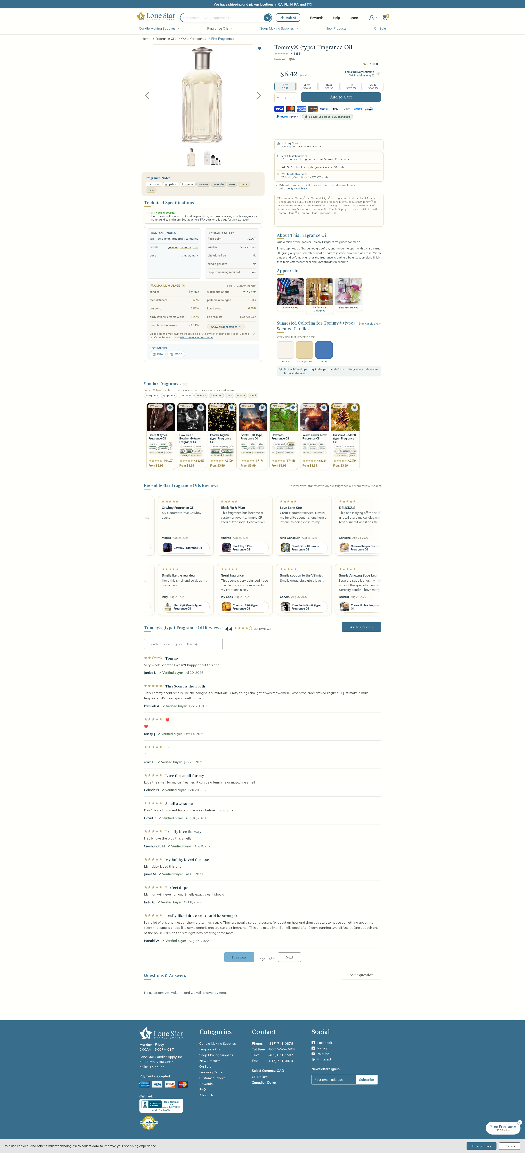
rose (232, 184)
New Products (336, 28)
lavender (218, 184)
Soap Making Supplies (277, 28)
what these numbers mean (196, 337)
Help (336, 18)
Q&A (292, 59)
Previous (147, 95)
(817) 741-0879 (280, 1061)
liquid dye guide (297, 372)
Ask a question (361, 974)
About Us (206, 1095)
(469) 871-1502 (280, 1055)
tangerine (187, 184)
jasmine (203, 184)
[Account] (373, 17)
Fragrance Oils (218, 28)
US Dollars (260, 1077)
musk (151, 190)
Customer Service (212, 1078)
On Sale (380, 28)
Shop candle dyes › (369, 323)
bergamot (154, 184)
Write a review (361, 627)
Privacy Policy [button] (481, 1146)
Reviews (279, 59)
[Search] (267, 17)
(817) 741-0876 (280, 1043)
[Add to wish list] (170, 407)
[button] (259, 48)
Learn (353, 18)
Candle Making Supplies (157, 28)
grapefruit (171, 184)
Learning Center (211, 1072)
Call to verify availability (293, 188)
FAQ (202, 1089)
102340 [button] (375, 64)
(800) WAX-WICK (281, 1049)
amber (244, 184)
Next (259, 95)
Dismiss (509, 1146)
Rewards (316, 18)
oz (308, 75)
